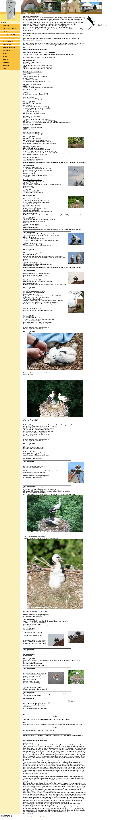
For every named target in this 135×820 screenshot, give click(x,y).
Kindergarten (7, 44)
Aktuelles (5, 32)
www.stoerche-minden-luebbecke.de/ (35, 49)
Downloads (6, 62)
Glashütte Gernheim (9, 47)
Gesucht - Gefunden (9, 38)
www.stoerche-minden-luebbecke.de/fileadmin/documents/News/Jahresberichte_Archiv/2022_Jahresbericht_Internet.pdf (54, 161)
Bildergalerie (6, 50)
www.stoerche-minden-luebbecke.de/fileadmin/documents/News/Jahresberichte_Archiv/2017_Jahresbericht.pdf (52, 266)
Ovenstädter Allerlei (9, 35)
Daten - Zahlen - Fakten (9, 29)
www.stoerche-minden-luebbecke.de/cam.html (59, 54)
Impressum (6, 65)
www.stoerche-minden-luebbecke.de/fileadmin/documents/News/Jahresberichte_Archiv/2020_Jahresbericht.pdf (52, 214)
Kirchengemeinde (8, 41)
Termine (5, 53)
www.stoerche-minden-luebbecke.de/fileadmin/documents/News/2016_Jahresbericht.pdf (44, 284)
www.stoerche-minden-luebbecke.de (35, 740)
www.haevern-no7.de (48, 53)
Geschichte (6, 25)
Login (4, 69)
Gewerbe (5, 59)
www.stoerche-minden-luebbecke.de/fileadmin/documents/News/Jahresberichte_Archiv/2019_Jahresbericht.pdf (52, 228)
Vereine (5, 56)
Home (4, 22)
